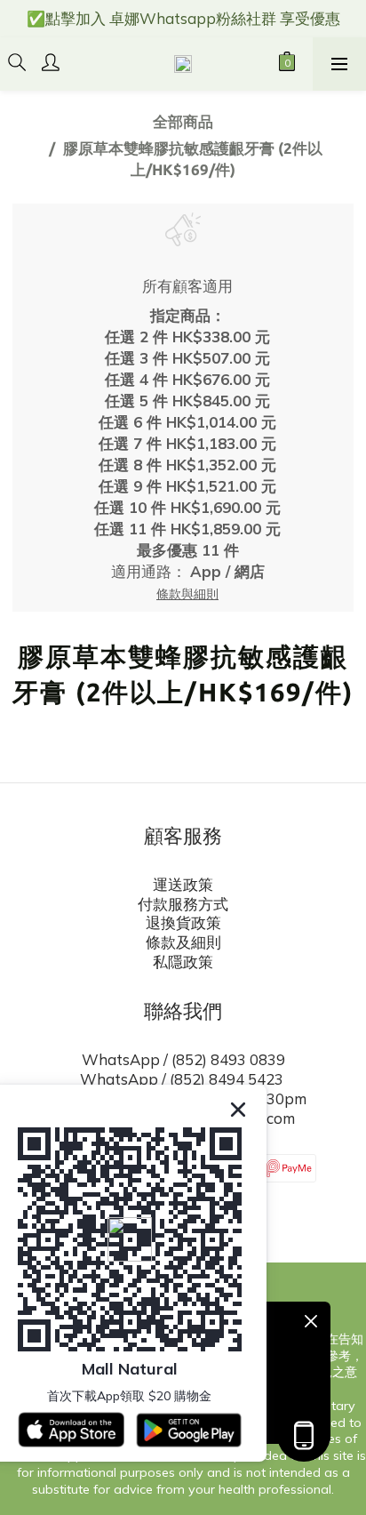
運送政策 (183, 884)
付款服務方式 (183, 903)
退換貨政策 (183, 922)
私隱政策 (183, 961)
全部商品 (183, 121)
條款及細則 (183, 942)
